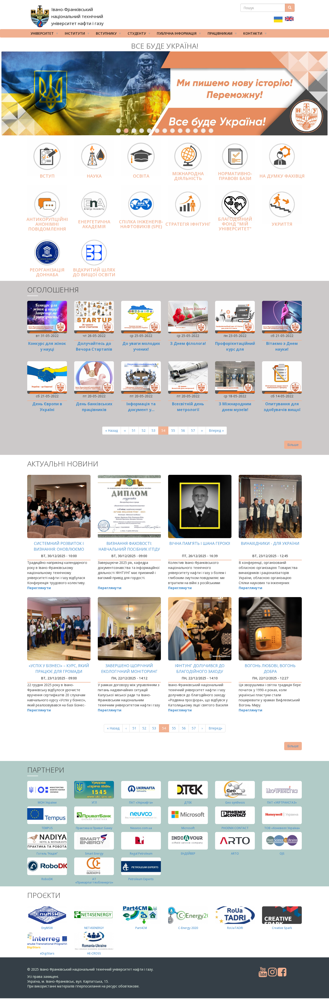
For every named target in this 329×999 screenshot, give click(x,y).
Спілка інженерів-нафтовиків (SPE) (141, 224)
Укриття (282, 224)
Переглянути (39, 588)
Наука (94, 176)
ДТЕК (188, 802)
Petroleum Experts (141, 879)
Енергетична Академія (94, 224)
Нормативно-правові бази (235, 176)
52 (145, 430)
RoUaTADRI (235, 928)
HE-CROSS (94, 953)
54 (164, 431)
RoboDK (47, 879)
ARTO (235, 853)
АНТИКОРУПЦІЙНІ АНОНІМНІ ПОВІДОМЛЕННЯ (47, 224)
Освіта (141, 176)
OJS (282, 853)
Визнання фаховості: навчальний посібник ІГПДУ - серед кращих (129, 549)
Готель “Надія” (47, 853)
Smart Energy (94, 853)
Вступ (47, 176)
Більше (293, 444)
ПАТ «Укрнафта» (141, 802)
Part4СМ (141, 928)
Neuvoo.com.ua (141, 828)
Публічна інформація (175, 34)
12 (203, 130)
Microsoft (188, 828)
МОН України (47, 802)
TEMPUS (47, 828)
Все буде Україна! (164, 46)
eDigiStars (47, 953)
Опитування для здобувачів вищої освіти (282, 409)
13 (211, 130)
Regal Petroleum (141, 853)
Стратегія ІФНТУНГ (188, 224)
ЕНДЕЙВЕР (188, 853)
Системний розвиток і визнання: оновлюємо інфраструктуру (59, 549)
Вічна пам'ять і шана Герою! (199, 543)
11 (195, 130)
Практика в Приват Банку (94, 828)
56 (184, 430)
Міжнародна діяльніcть (188, 176)
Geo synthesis (235, 802)
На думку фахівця (282, 176)
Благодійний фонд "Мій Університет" (235, 224)
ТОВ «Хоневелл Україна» (282, 828)
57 (194, 430)
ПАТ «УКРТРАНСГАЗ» (282, 802)
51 (135, 430)
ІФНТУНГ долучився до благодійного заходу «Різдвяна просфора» (199, 671)
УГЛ (94, 802)
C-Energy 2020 (188, 928)
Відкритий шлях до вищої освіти (94, 272)
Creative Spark (282, 928)
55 (174, 430)
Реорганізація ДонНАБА (47, 272)
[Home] (40, 16)
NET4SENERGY (94, 928)
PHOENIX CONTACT (235, 828)
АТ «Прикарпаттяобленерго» (94, 880)
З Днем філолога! (188, 343)
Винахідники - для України (270, 543)
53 (154, 430)
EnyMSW (47, 928)
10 (187, 130)
